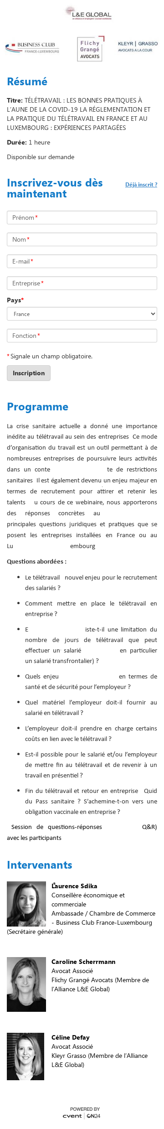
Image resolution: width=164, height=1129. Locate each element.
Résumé (27, 81)
